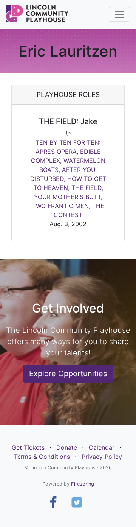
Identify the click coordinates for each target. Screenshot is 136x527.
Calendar (101, 447)
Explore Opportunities (68, 373)
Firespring (82, 484)
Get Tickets (28, 447)
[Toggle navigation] (119, 14)
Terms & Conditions (42, 456)
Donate (66, 447)
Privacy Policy (102, 456)
